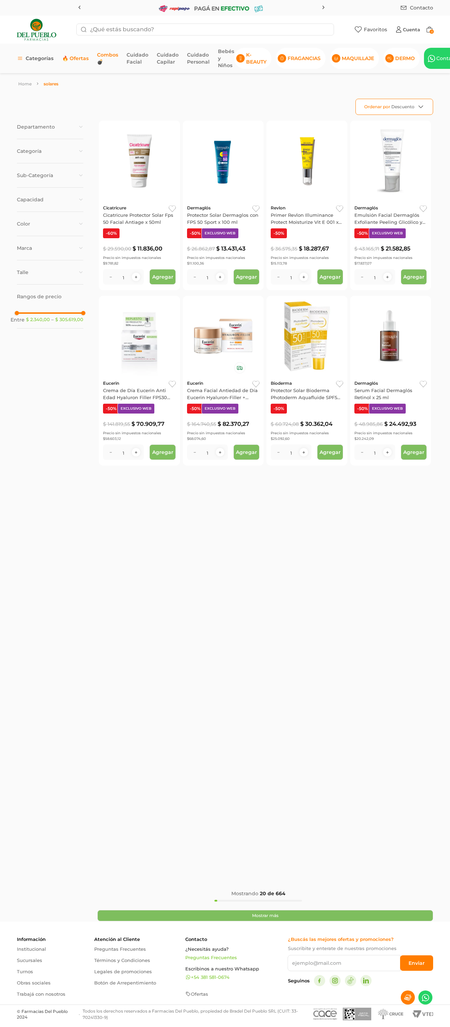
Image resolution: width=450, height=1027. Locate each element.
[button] (50, 126)
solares (51, 83)
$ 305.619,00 (67, 319)
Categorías (39, 58)
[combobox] (205, 29)
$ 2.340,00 (38, 319)
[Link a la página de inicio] (25, 83)
